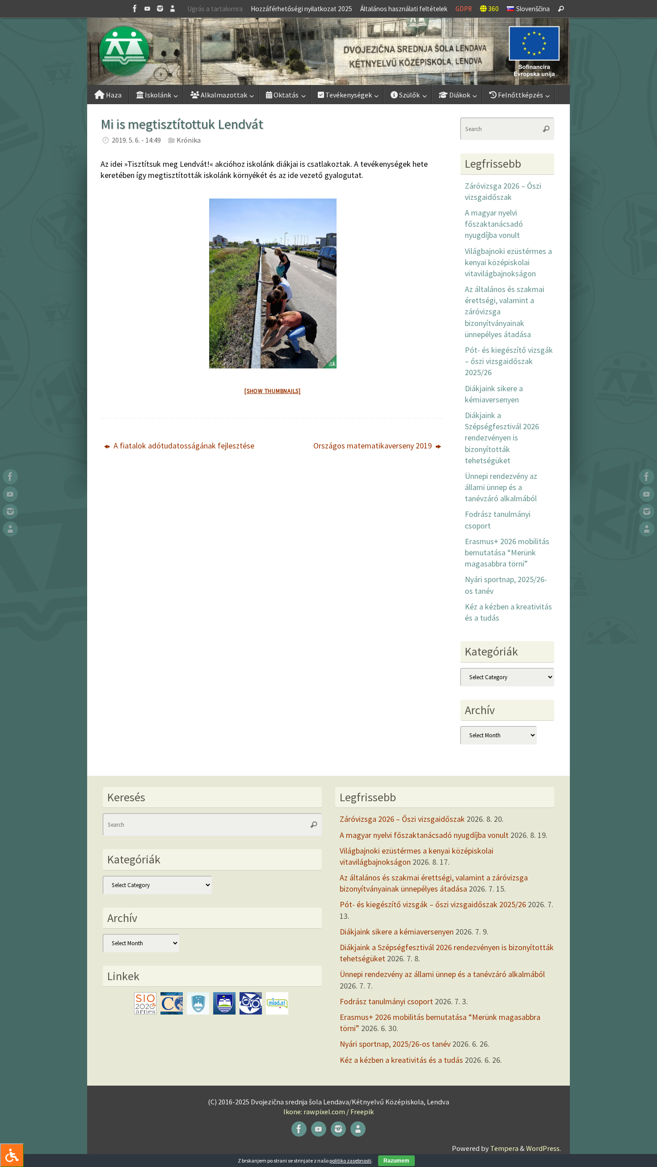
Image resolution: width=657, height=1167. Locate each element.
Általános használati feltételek (403, 8)
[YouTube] (147, 8)
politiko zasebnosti (350, 1160)
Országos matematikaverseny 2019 (373, 445)
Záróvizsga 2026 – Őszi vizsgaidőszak (402, 819)
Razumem (396, 1161)
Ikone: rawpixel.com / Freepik (328, 1111)
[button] (328, 51)
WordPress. (543, 1148)
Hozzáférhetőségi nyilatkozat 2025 (301, 8)
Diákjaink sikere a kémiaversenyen (397, 931)
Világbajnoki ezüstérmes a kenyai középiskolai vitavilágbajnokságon (508, 262)
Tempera (504, 1148)
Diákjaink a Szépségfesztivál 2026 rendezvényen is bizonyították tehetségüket (502, 437)
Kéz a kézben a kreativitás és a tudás (401, 1060)
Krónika (189, 139)
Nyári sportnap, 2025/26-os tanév (395, 1044)
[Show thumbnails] (272, 391)
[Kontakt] (172, 8)
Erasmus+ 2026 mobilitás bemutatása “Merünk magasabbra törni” (507, 552)
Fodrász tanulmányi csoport (386, 1001)
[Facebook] (135, 8)
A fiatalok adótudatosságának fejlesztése (183, 445)
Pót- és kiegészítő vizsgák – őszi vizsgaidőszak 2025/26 (509, 361)
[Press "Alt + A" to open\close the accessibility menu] (12, 1155)
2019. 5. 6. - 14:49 (136, 139)
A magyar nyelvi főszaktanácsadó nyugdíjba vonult (494, 223)
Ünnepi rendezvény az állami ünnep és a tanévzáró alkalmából (501, 487)
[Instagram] (160, 8)
